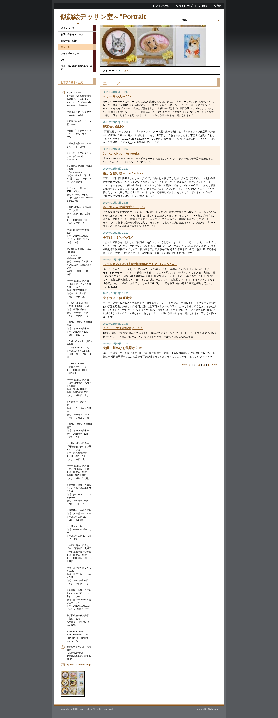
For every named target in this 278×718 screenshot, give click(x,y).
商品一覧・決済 (69, 40)
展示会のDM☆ (113, 126)
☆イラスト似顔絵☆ (117, 298)
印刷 (219, 5)
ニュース (65, 47)
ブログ (64, 59)
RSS (204, 5)
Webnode (213, 709)
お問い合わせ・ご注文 (72, 34)
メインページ (110, 70)
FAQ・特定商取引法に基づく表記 (76, 67)
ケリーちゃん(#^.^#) (117, 96)
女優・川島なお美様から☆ (122, 348)
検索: (184, 20)
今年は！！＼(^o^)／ (118, 237)
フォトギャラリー (70, 53)
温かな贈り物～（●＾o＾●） (124, 173)
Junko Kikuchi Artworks (121, 153)
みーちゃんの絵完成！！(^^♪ (124, 207)
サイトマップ (186, 5)
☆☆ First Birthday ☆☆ (123, 328)
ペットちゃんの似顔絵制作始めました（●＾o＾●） (140, 264)
